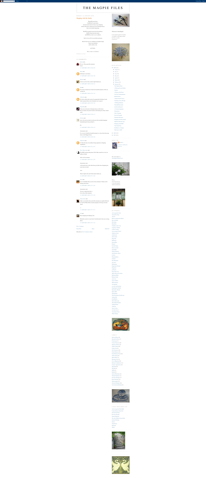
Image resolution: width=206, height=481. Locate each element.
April (116, 78)
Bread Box (114, 224)
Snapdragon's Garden (116, 288)
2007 (115, 135)
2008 (115, 133)
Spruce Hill (114, 291)
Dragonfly (114, 238)
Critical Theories (115, 342)
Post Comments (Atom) (87, 231)
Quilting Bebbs (115, 275)
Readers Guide (115, 277)
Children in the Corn (116, 225)
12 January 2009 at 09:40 (87, 137)
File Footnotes (115, 350)
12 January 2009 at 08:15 (87, 114)
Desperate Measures (118, 117)
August (116, 69)
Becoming (114, 222)
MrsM (113, 372)
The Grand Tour (117, 125)
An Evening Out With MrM (118, 409)
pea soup (114, 262)
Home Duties (114, 357)
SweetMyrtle (114, 299)
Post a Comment (80, 226)
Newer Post (78, 228)
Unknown (82, 97)
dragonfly (82, 106)
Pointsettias (116, 111)
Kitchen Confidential (116, 363)
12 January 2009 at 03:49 (87, 76)
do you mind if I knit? (116, 231)
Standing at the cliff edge (119, 100)
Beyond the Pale (115, 339)
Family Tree (114, 348)
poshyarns (114, 269)
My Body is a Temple (119, 128)
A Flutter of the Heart (119, 92)
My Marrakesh (115, 260)
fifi (80, 87)
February (117, 82)
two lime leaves (115, 310)
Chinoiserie (114, 341)
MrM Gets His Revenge (119, 121)
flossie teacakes (115, 247)
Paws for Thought (118, 115)
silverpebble (114, 284)
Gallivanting (114, 355)
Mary (81, 71)
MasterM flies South (118, 105)
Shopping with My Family (84, 18)
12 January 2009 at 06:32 (87, 83)
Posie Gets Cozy (115, 271)
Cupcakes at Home (116, 227)
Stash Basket (114, 293)
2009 (115, 67)
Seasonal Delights (116, 383)
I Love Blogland (115, 361)
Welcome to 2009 (118, 130)
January (116, 84)
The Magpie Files (103, 7)
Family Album (115, 346)
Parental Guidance (116, 375)
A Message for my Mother (120, 88)
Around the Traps (115, 214)
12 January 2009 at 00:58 (87, 68)
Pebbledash (114, 264)
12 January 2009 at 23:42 (87, 222)
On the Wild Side (115, 374)
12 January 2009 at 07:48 (87, 103)
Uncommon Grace (116, 311)
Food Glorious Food (116, 353)
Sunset (113, 421)
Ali (80, 213)
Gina (81, 179)
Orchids (116, 90)
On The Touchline (116, 412)
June (116, 73)
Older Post (107, 228)
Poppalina (114, 268)
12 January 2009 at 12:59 (87, 159)
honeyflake (114, 249)
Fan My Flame (115, 246)
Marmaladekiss (115, 257)
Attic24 (113, 216)
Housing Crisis (115, 359)
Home (93, 228)
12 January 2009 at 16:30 (87, 185)
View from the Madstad (117, 385)
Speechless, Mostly (116, 290)
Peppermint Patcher (116, 266)
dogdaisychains (115, 233)
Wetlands (114, 425)
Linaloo (113, 255)
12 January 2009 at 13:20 (87, 176)
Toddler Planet (115, 304)
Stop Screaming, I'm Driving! (118, 295)
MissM (113, 368)
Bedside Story (117, 96)
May (116, 76)
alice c (121, 142)
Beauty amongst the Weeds (118, 218)
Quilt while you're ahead (117, 273)
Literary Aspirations (116, 364)
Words (113, 427)
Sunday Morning (115, 420)
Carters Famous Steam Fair (117, 411)
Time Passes (114, 423)
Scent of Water (115, 280)
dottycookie (82, 198)
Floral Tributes (115, 352)
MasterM (114, 366)
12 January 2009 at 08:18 (87, 127)
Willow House (115, 313)
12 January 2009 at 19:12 (87, 209)
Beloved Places (115, 337)
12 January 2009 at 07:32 (87, 93)
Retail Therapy (115, 379)
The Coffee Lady (83, 150)
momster (114, 258)
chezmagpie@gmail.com (117, 158)
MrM (113, 370)
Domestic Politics (115, 344)
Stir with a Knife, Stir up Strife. (118, 418)
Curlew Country (115, 229)
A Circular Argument (119, 109)
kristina (81, 118)
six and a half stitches (116, 286)
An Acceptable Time (116, 213)
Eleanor (81, 79)
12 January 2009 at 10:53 (87, 146)
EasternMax (114, 242)
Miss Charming (117, 113)
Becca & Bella (115, 220)
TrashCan (114, 306)
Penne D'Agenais (115, 416)
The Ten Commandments (119, 94)
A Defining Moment (118, 102)
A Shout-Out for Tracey (119, 98)
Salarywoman (115, 381)
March (116, 80)
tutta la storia (115, 308)
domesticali (114, 235)
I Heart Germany (115, 251)
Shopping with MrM (118, 123)
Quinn (81, 62)
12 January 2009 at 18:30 (87, 195)
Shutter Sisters (115, 282)
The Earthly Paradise (116, 302)
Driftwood (114, 240)
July (116, 71)
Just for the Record (118, 107)
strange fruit (114, 297)
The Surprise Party (118, 86)
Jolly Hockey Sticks (116, 253)
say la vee (114, 279)
